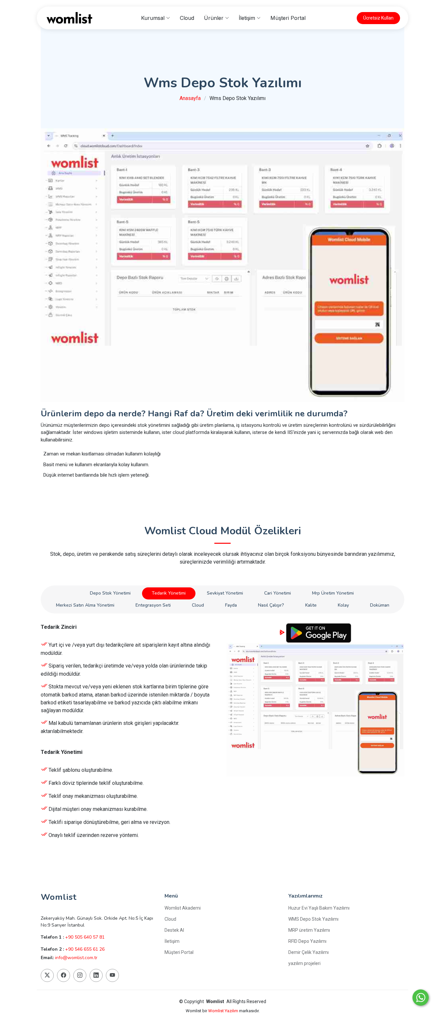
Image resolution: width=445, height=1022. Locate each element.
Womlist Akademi (183, 908)
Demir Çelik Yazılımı (308, 952)
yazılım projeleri (304, 963)
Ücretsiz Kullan (378, 18)
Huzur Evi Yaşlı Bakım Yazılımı (319, 908)
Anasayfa (190, 98)
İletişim (172, 941)
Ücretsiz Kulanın (129, 851)
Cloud (187, 18)
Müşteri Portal (288, 18)
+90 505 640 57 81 (85, 937)
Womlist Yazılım (223, 1010)
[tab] (110, 593)
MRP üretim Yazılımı (309, 930)
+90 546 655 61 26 (85, 949)
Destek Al (174, 930)
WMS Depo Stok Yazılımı (313, 919)
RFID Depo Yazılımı (307, 941)
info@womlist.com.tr (76, 958)
